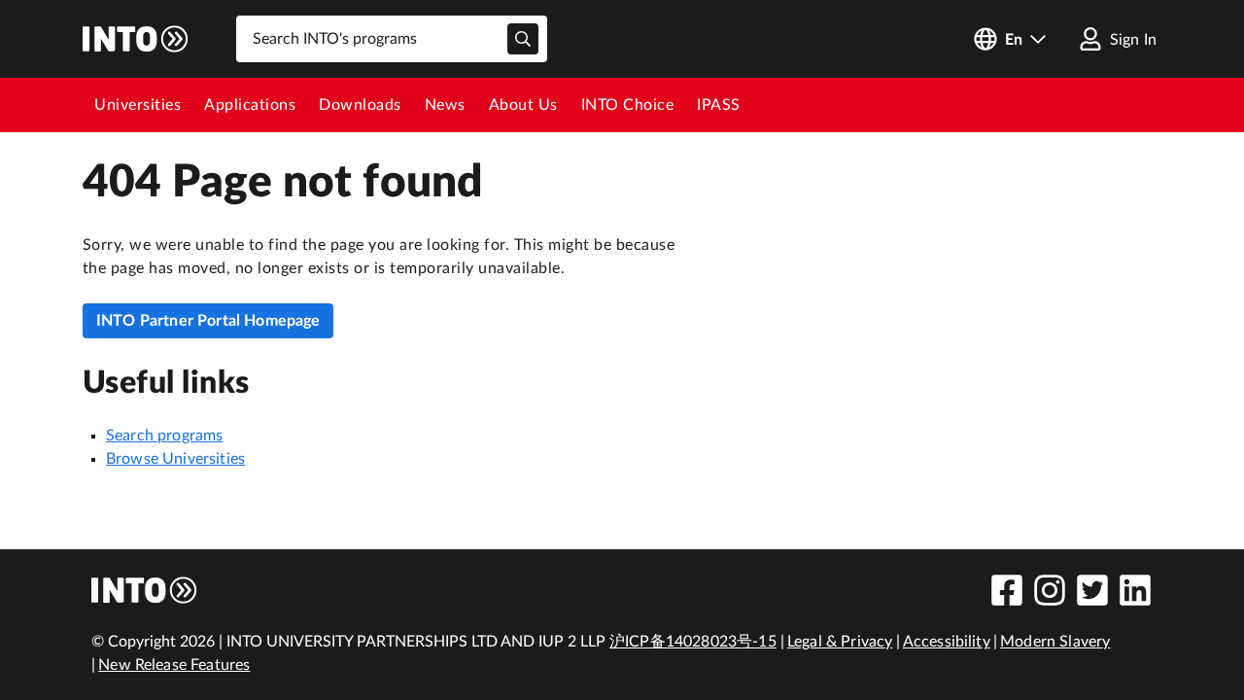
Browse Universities (175, 459)
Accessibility (946, 641)
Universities (137, 105)
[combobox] (391, 39)
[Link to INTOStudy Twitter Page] (1092, 590)
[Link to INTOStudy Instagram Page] (1049, 590)
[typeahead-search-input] (522, 38)
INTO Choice (627, 105)
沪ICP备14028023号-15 (693, 641)
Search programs (164, 435)
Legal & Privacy (839, 641)
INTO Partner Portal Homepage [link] (208, 321)
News (445, 105)
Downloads (360, 105)
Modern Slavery (1055, 641)
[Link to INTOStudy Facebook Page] (1006, 590)
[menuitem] (137, 105)
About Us (523, 105)
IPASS (719, 105)
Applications (249, 105)
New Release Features (174, 665)
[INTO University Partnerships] (144, 590)
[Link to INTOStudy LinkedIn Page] (1135, 590)
